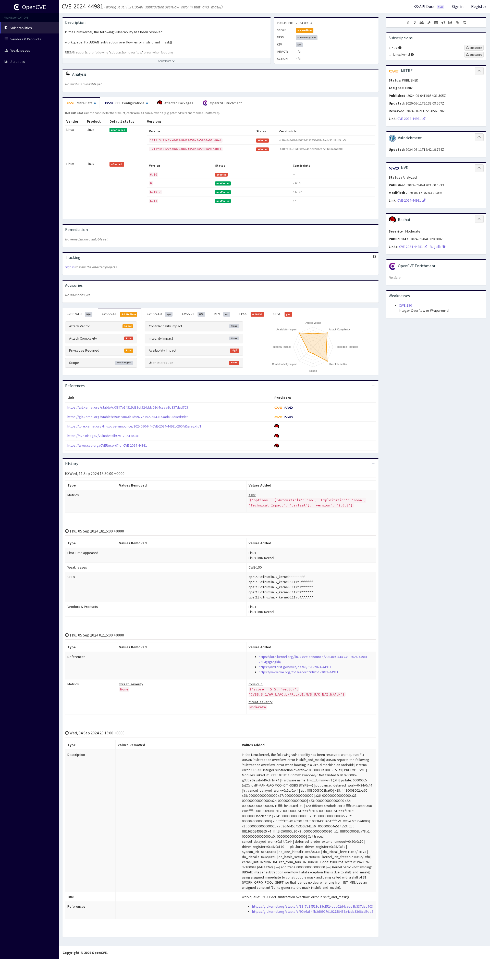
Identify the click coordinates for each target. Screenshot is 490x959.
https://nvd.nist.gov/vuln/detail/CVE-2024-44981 (103, 435)
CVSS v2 (192, 313)
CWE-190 (405, 305)
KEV (221, 313)
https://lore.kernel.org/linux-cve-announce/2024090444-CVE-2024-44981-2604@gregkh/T (134, 426)
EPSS (250, 313)
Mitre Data (84, 103)
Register (478, 6)
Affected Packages (178, 103)
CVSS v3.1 (119, 313)
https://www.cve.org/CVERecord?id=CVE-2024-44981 (107, 445)
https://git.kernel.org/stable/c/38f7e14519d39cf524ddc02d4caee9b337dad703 (127, 407)
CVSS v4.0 (79, 313)
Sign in (457, 6)
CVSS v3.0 (159, 313)
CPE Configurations (130, 103)
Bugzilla (436, 246)
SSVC (281, 313)
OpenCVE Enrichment (225, 103)
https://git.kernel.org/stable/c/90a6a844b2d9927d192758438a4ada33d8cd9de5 (128, 416)
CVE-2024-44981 (82, 6)
